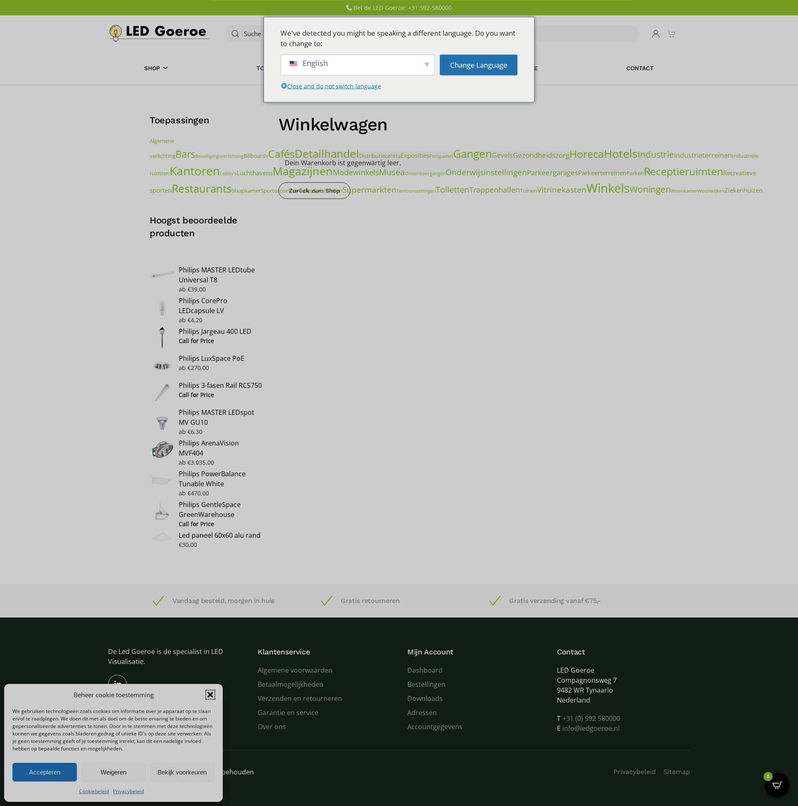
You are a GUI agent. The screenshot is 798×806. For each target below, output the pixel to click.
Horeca (586, 154)
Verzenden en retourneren (300, 698)
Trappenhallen (494, 189)
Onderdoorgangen (425, 173)
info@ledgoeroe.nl (591, 728)
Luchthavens (254, 173)
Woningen (650, 189)
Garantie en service (288, 712)
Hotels (621, 153)
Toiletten (452, 189)
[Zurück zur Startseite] (160, 33)
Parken (635, 173)
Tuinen (528, 190)
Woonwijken (710, 191)
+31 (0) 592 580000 (591, 718)
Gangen (472, 153)
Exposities (415, 155)
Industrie (656, 154)
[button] (210, 695)
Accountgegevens (435, 726)
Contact (640, 68)
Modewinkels (356, 172)
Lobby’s (228, 173)
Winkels (608, 188)
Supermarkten (369, 189)
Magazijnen (303, 171)
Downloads (425, 698)
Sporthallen (328, 190)
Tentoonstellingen (416, 191)
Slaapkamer (246, 190)
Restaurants (202, 188)
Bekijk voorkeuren (182, 772)
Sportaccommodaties (287, 190)
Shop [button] (152, 68)
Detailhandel (327, 154)
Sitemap (676, 772)
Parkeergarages (552, 172)
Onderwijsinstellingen (486, 172)
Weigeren (113, 772)
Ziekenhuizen (743, 190)
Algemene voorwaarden (295, 670)
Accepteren (44, 772)
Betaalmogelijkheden (290, 684)
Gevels (502, 155)
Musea (392, 172)
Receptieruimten (683, 171)
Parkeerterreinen (602, 173)
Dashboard (425, 670)
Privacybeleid (128, 791)
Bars (185, 154)
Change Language (478, 64)
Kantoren (195, 171)
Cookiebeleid (94, 791)
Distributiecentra (380, 155)
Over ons (272, 726)
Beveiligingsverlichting (219, 156)
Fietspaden (441, 156)
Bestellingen (426, 684)
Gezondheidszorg (541, 155)
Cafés (281, 154)
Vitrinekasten (561, 189)
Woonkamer (684, 191)
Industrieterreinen (703, 155)
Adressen (422, 712)
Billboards (256, 155)
